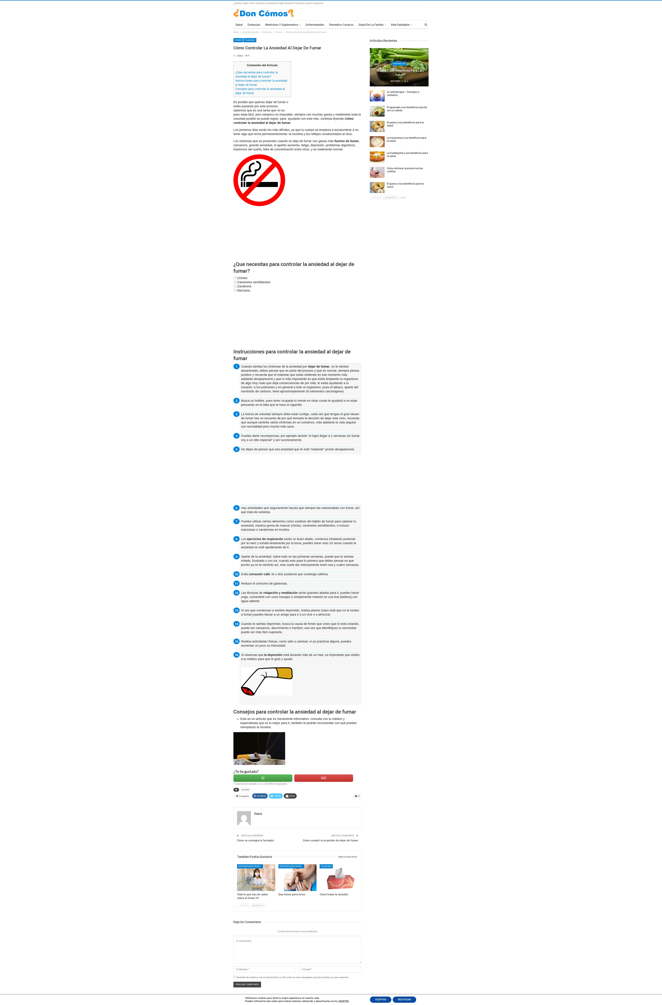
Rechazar (404, 999)
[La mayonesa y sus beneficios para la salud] (377, 141)
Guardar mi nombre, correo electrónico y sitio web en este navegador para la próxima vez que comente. (293, 977)
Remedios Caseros (341, 24)
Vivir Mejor (399, 63)
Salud (239, 24)
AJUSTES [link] (343, 1001)
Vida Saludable (400, 24)
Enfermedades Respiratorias (250, 866)
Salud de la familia (371, 24)
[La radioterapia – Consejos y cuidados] (377, 95)
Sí (262, 778)
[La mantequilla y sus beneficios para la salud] (377, 156)
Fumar (238, 40)
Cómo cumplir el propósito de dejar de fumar (330, 840)
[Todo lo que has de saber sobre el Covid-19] (256, 877)
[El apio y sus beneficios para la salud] (399, 67)
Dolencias (254, 24)
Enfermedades (315, 24)
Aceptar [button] (380, 999)
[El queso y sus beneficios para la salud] (377, 126)
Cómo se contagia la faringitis (255, 840)
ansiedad (245, 790)
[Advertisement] (328, 85)
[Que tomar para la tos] (297, 877)
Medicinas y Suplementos (281, 24)
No (323, 778)
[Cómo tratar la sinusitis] (339, 877)
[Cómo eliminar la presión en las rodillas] (377, 172)
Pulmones (249, 40)
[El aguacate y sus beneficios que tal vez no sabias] (377, 111)
